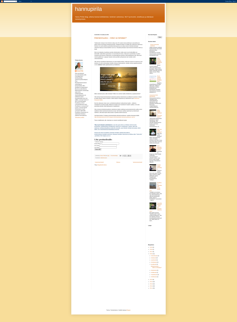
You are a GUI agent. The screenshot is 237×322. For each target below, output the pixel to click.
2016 (151, 253)
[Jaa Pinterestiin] (130, 156)
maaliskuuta (154, 274)
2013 (151, 284)
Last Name (96, 147)
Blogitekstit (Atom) (102, 165)
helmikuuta (154, 276)
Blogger (128, 310)
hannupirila (88, 9)
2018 (151, 249)
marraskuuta (154, 255)
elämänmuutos (103, 157)
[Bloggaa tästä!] (125, 156)
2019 (151, 247)
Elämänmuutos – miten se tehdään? (110, 38)
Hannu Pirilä (80, 71)
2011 (151, 288)
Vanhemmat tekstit (137, 162)
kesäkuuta (154, 264)
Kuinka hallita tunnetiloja (159, 167)
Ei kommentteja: (114, 155)
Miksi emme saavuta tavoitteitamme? (159, 61)
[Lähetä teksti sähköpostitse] (120, 155)
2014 (151, 281)
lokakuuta (153, 258)
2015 (151, 279)
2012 (151, 286)
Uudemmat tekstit (99, 162)
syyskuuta (153, 260)
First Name (97, 145)
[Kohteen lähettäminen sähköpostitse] (123, 156)
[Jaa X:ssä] (127, 156)
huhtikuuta (154, 272)
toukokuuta (154, 270)
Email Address (98, 143)
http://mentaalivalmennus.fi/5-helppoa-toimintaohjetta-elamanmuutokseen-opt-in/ (114, 117)
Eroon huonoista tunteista (154, 45)
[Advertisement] (108, 27)
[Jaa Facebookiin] (129, 156)
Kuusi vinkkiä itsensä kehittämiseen (159, 78)
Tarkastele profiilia (79, 117)
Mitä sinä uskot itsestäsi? (159, 131)
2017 (151, 251)
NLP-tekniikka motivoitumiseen (159, 147)
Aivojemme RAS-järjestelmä (154, 96)
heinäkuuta (154, 262)
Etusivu (118, 162)
